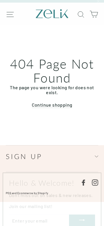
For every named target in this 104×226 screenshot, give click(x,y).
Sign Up (24, 156)
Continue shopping (52, 104)
